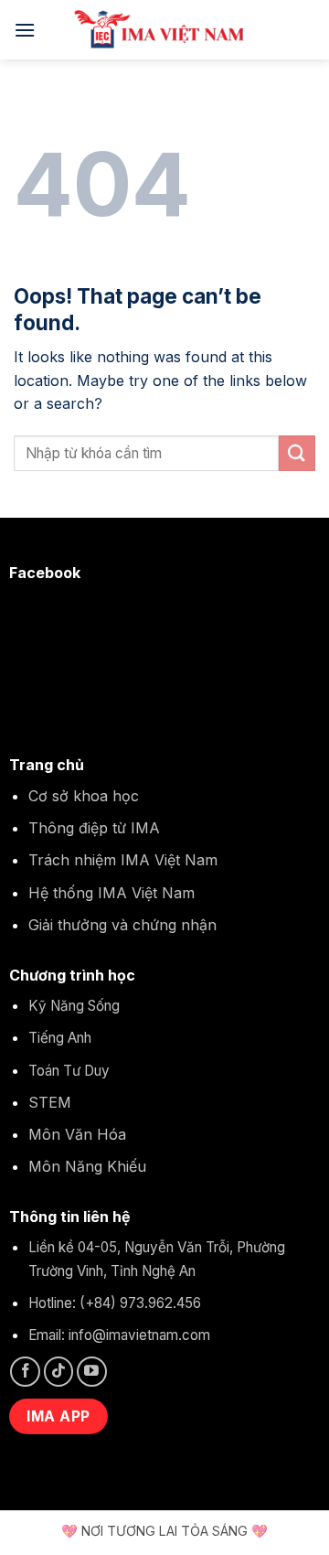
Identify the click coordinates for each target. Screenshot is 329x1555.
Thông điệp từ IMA (94, 828)
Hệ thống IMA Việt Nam (111, 893)
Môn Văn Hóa (77, 1134)
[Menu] (25, 29)
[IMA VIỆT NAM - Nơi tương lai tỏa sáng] (164, 29)
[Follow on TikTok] (59, 1372)
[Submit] (297, 453)
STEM (49, 1102)
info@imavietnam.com (139, 1335)
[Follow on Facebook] (25, 1372)
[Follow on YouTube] (92, 1372)
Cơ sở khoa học (83, 796)
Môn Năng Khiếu (87, 1166)
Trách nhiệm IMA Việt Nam (123, 860)
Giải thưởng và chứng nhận (122, 925)
